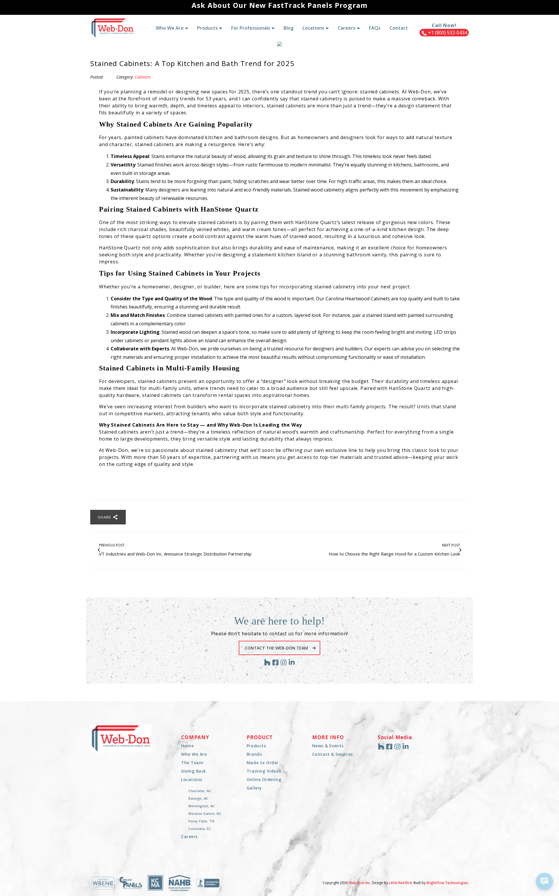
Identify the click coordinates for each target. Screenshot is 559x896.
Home (187, 745)
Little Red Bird (400, 882)
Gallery (254, 788)
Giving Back (193, 771)
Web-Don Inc (359, 882)
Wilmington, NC (201, 806)
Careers (189, 836)
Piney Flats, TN (201, 821)
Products (256, 745)
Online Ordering (264, 779)
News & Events (328, 745)
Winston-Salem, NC (204, 813)
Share (105, 517)
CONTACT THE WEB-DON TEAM (277, 648)
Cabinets (143, 77)
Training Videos (264, 771)
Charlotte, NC (199, 791)
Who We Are (194, 754)
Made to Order (263, 762)
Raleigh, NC (198, 798)
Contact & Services (332, 754)
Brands (254, 754)
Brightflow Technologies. (448, 882)
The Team (192, 762)
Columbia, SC (199, 828)
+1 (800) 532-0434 (447, 32)
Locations (191, 779)
